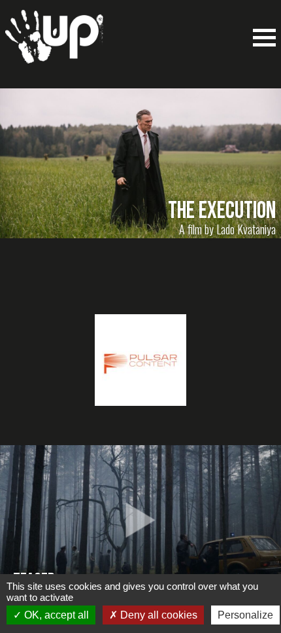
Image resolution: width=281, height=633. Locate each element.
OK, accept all (55, 615)
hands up (54, 43)
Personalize (245, 615)
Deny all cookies (157, 615)
